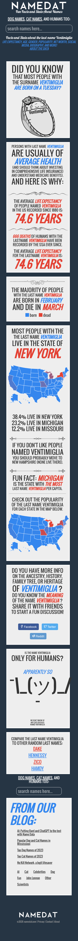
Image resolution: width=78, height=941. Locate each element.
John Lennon (33, 878)
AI (18, 872)
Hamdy (37, 768)
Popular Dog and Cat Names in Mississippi (33, 842)
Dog (53, 872)
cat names (34, 19)
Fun (19, 878)
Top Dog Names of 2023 (30, 850)
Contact (49, 921)
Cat (26, 872)
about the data (39, 48)
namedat (28, 921)
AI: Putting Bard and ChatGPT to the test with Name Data (39, 832)
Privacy (41, 921)
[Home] (38, 916)
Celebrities (39, 872)
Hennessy (37, 755)
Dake (37, 748)
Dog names (16, 19)
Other (48, 878)
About (57, 921)
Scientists (23, 884)
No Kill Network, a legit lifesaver (34, 862)
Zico (38, 761)
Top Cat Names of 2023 (30, 856)
